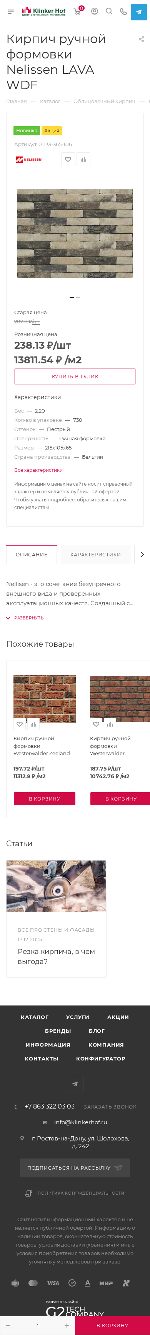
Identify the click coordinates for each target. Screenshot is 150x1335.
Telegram (139, 12)
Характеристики (95, 555)
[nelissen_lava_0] (75, 233)
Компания (106, 1045)
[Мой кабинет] (94, 12)
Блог (97, 1031)
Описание (31, 555)
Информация (48, 1045)
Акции (118, 1017)
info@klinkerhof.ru (80, 1122)
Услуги (78, 1017)
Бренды (58, 1031)
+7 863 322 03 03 (50, 1107)
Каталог (35, 1017)
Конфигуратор (100, 1058)
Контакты (41, 1058)
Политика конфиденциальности (81, 1193)
